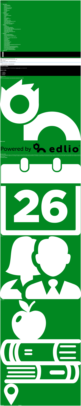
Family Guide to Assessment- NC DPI (9, 21)
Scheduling (5, 19)
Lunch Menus (6, 39)
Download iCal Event (12, 61)
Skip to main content (3, 0)
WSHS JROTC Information (8, 23)
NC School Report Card (7, 8)
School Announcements (7, 41)
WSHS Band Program (7, 20)
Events (1, 62)
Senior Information (7, 43)
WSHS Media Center (7, 18)
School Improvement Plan (8, 7)
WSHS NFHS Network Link (8, 30)
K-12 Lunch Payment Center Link (9, 48)
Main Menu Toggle (3, 2)
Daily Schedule (6, 13)
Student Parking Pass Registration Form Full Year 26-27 (12, 44)
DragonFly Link (6, 32)
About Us (5, 6)
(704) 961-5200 (17, 68)
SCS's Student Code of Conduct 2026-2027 (10, 37)
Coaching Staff (6, 26)
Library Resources (7, 38)
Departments (6, 14)
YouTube (3, 56)
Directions (5, 9)
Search (3, 52)
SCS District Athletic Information (9, 28)
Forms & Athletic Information (8, 27)
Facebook (3, 53)
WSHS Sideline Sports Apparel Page (9, 31)
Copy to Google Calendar (4, 61)
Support (5, 16)
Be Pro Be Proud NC (7, 22)
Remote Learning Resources (8, 34)
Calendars (5, 36)
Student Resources (7, 40)
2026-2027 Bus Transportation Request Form (11, 46)
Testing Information (7, 42)
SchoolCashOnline (7, 45)
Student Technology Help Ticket (9, 35)
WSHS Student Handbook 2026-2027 (9, 47)
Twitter (3, 55)
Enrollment (4, 73)
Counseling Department (7, 15)
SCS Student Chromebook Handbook (9, 49)
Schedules (5, 25)
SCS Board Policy (7, 10)
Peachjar (5, 11)
